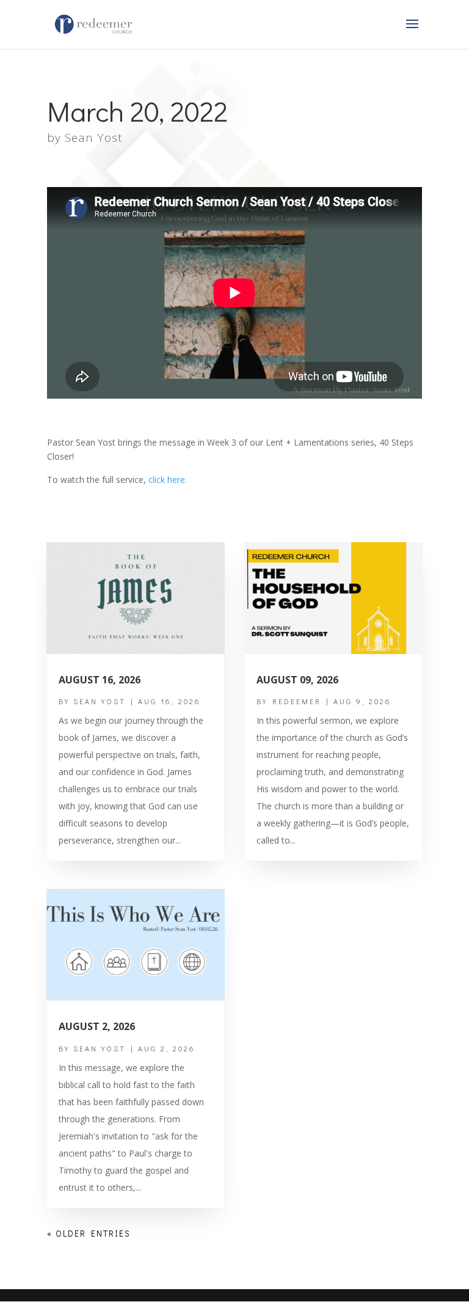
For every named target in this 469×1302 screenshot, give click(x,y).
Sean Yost (94, 137)
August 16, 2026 (99, 679)
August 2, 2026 (97, 1026)
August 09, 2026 (297, 679)
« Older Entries (89, 1233)
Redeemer (296, 701)
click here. (167, 479)
